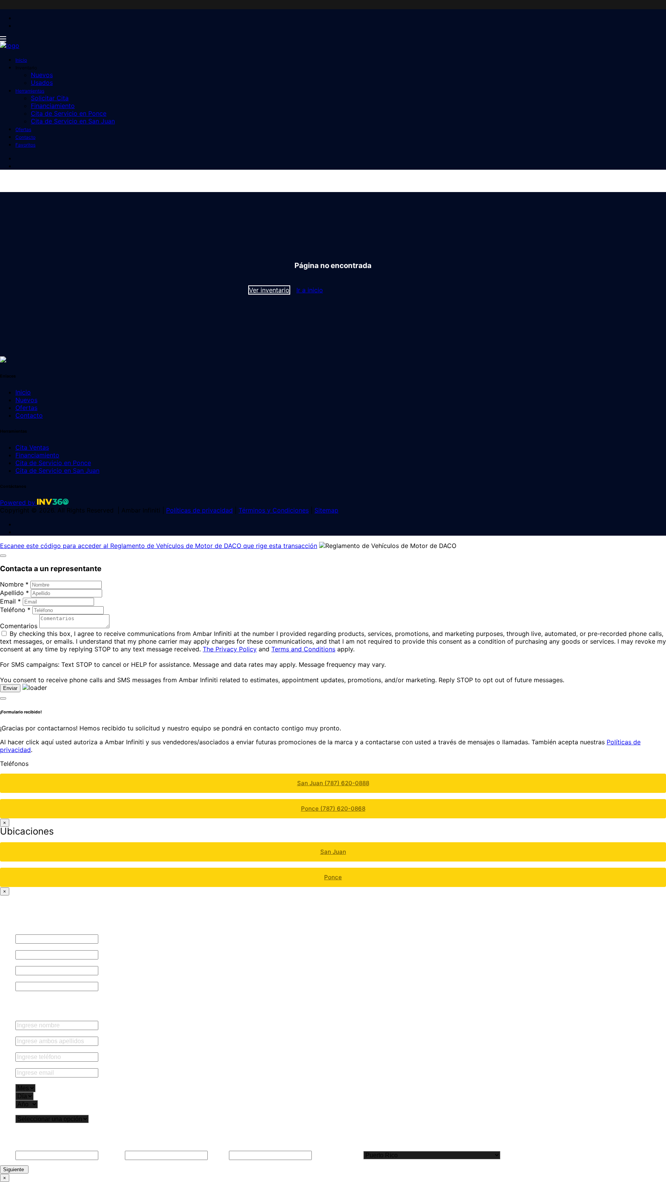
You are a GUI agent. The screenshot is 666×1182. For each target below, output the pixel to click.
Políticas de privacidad (199, 510)
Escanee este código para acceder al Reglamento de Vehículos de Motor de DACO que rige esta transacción (158, 546)
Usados (42, 82)
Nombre (27, 1017)
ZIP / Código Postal (337, 1155)
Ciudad (218, 1155)
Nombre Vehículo (36, 947)
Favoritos (25, 145)
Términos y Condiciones (274, 510)
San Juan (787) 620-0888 (333, 783)
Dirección (111, 1155)
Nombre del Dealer (39, 931)
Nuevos (42, 75)
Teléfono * (15, 610)
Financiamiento (53, 106)
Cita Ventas (32, 447)
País (507, 1155)
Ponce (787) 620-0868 (333, 808)
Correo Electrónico (39, 1065)
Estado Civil (31, 1111)
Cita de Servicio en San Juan (73, 121)
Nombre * (14, 584)
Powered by (18, 502)
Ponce (333, 877)
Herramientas (29, 91)
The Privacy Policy (230, 649)
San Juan (333, 851)
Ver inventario (269, 290)
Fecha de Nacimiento (43, 1080)
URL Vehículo (31, 978)
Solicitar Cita (50, 98)
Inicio (21, 60)
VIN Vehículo (31, 962)
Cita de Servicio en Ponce (68, 113)
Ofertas (23, 129)
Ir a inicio (309, 290)
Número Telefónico (40, 1049)
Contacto (25, 137)
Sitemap (326, 510)
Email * (10, 601)
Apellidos (28, 1033)
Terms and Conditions (303, 649)
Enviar (10, 688)
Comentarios (18, 626)
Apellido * (14, 593)
